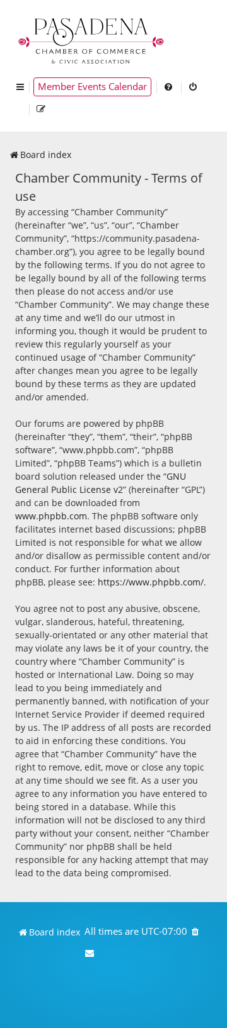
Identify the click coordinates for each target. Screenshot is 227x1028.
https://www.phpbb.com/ (151, 582)
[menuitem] (169, 87)
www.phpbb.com (51, 516)
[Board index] (92, 39)
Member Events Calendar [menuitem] (92, 86)
